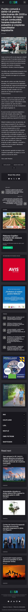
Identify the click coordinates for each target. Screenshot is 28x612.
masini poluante (6, 164)
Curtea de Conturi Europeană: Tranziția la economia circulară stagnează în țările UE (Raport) (14, 527)
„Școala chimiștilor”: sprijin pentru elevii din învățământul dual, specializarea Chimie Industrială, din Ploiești (16, 331)
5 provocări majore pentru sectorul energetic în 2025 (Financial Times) (12, 559)
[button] (2, 2)
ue (14, 167)
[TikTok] (11, 601)
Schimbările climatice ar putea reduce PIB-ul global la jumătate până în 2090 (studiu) (13, 494)
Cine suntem (8, 247)
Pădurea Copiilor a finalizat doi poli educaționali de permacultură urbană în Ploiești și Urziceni (15, 318)
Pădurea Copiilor (23, 609)
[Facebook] (8, 601)
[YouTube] (19, 601)
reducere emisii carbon (19, 164)
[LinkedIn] (14, 601)
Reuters (21, 67)
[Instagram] (16, 601)
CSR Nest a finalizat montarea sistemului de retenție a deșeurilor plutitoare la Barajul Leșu (15, 324)
